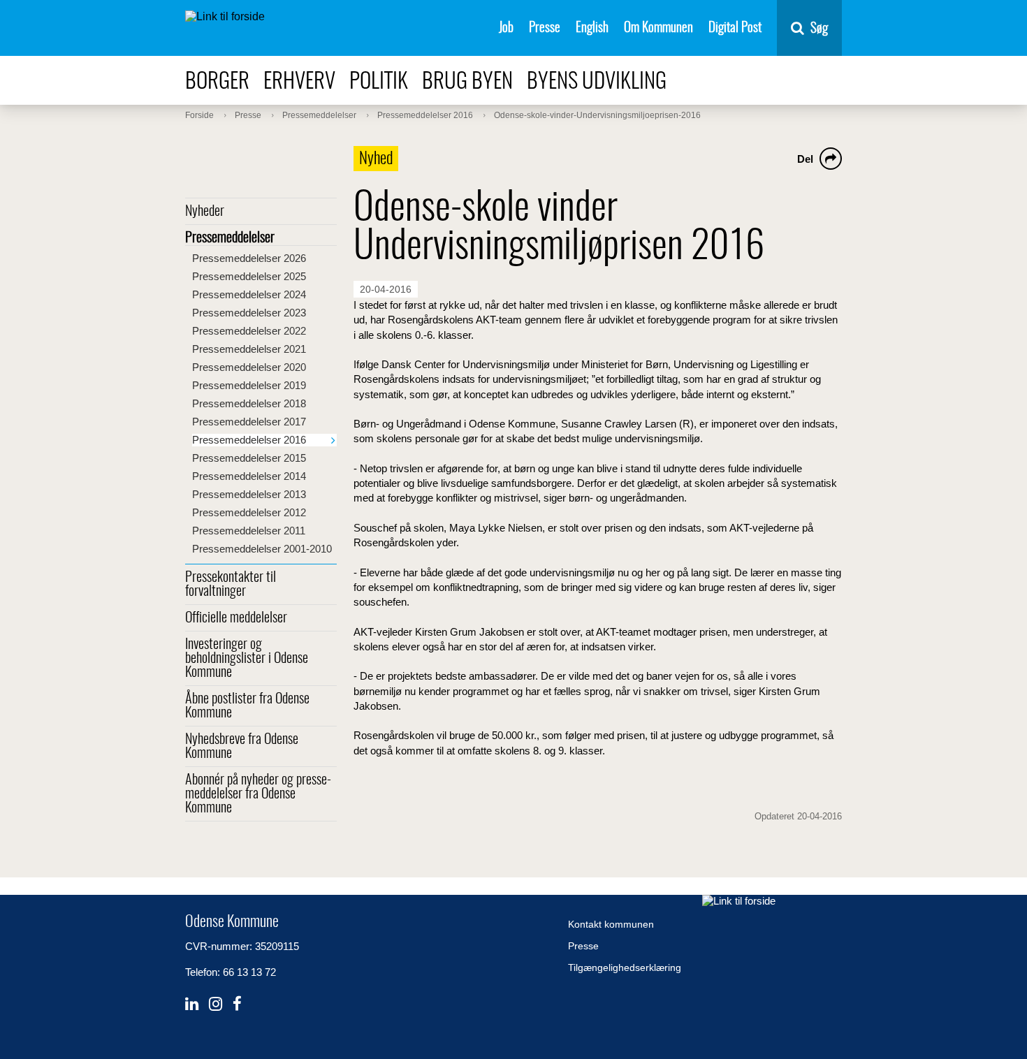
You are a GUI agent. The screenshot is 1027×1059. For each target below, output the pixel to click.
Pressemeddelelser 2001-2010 (262, 549)
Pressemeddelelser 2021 (249, 349)
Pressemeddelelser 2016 (249, 440)
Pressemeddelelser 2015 (249, 458)
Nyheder (204, 212)
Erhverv (299, 82)
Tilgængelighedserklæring (624, 967)
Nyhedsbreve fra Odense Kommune (241, 747)
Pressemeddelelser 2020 (249, 367)
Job (506, 28)
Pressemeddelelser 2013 (249, 494)
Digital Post (735, 28)
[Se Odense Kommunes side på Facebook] (237, 1004)
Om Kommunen (658, 28)
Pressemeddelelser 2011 (248, 530)
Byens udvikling (597, 82)
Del (805, 159)
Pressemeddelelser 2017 (249, 422)
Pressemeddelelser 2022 (249, 331)
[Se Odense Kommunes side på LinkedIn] (191, 1004)
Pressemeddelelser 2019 (249, 385)
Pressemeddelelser (230, 238)
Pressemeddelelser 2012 (249, 512)
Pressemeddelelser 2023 (249, 313)
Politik (378, 82)
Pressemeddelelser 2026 (249, 258)
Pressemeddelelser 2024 (249, 294)
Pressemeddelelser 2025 (249, 276)
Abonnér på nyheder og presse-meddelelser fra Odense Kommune (258, 794)
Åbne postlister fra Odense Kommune (247, 706)
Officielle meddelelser (236, 618)
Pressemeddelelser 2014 (249, 476)
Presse (544, 28)
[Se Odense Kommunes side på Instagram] (215, 1004)
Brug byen (467, 82)
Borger (217, 82)
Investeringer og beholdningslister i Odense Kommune (246, 659)
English (592, 28)
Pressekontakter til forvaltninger (230, 585)
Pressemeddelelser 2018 (249, 403)
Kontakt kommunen (611, 924)
